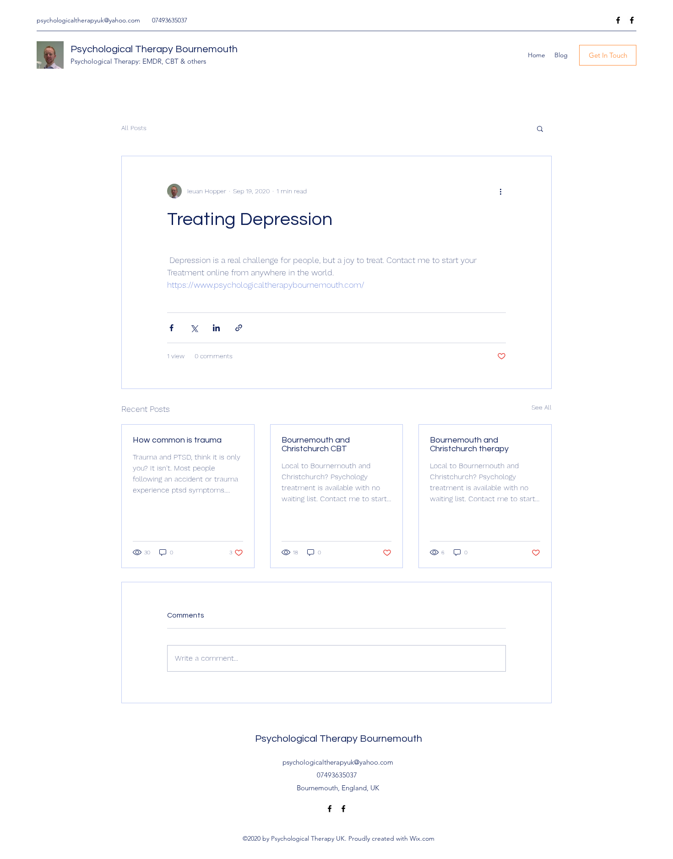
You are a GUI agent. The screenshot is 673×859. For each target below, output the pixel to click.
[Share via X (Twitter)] (194, 327)
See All (542, 407)
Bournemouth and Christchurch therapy (469, 444)
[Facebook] (618, 20)
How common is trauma (177, 440)
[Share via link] (238, 327)
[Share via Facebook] (171, 327)
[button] (540, 128)
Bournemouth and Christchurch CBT (316, 444)
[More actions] (500, 191)
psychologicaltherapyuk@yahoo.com (88, 20)
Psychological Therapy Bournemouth (154, 49)
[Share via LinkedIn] (216, 327)
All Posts (134, 127)
